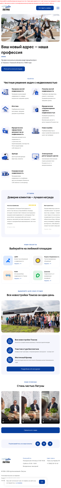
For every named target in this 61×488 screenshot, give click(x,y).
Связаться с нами (30, 430)
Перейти (16, 263)
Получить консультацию (13, 69)
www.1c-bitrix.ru (49, 3)
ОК (42, 482)
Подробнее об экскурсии (30, 369)
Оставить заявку (45, 8)
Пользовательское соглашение (10, 475)
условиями (19, 483)
